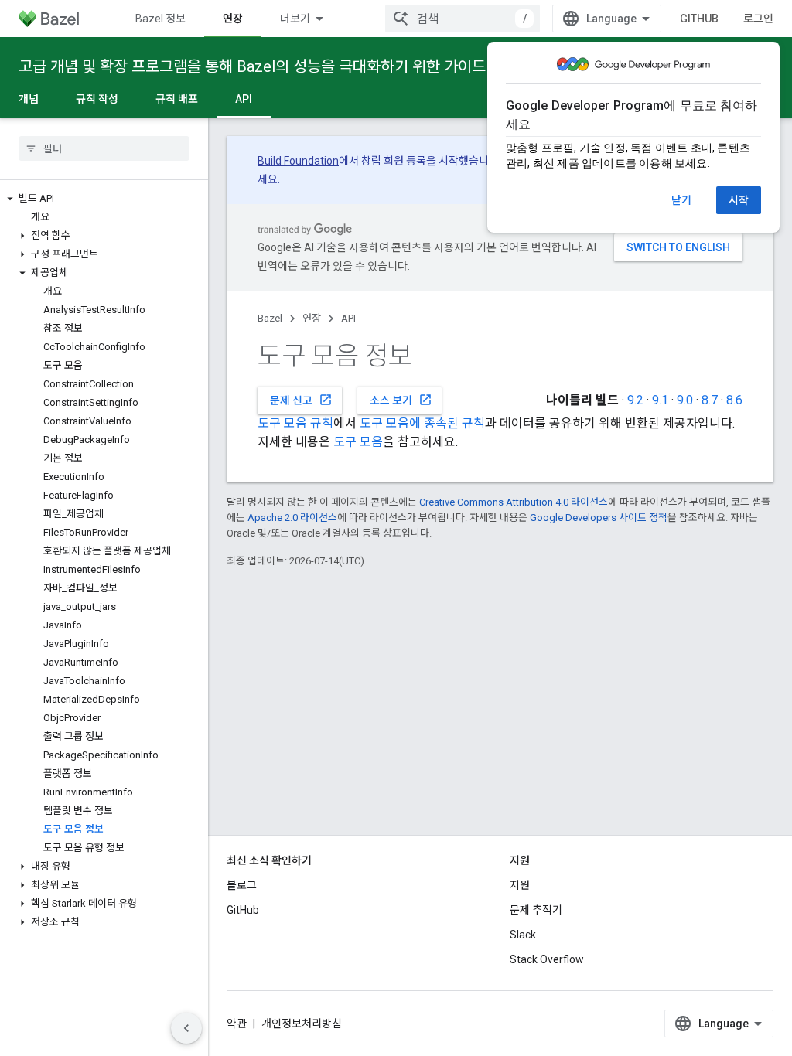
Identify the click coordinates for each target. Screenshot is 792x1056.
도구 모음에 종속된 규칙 (422, 423)
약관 (237, 1023)
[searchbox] (104, 148)
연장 (233, 18)
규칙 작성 (97, 99)
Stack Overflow (547, 959)
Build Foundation (298, 161)
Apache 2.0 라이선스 (292, 517)
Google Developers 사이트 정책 (598, 517)
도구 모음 (358, 441)
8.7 (710, 400)
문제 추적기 (536, 910)
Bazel (270, 318)
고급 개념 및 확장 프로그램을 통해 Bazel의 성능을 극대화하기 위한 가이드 (252, 66)
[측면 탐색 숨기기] (186, 1028)
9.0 (685, 400)
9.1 (660, 400)
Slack (523, 934)
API (243, 99)
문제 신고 (301, 400)
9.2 (635, 400)
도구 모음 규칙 (295, 423)
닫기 (681, 200)
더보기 (295, 18)
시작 (739, 200)
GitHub (699, 18)
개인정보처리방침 (301, 1023)
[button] (104, 198)
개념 (29, 99)
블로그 (242, 885)
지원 (520, 885)
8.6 (734, 400)
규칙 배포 (176, 99)
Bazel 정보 (160, 18)
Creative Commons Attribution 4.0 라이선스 (513, 502)
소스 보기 (401, 400)
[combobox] (462, 18)
